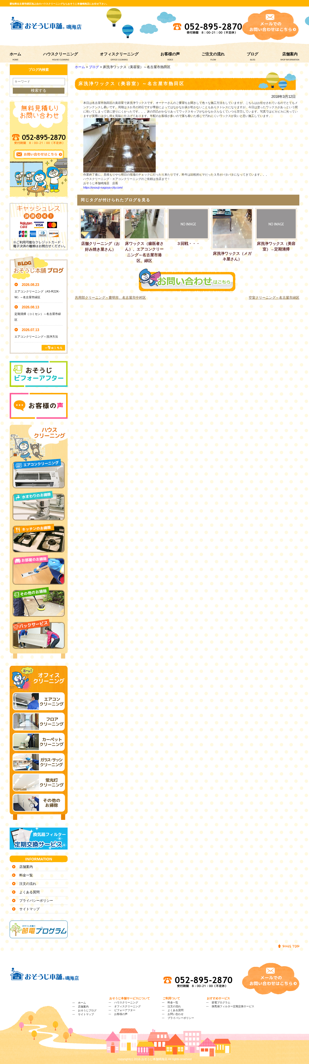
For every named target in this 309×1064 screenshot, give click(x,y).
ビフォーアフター (124, 1010)
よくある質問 (29, 892)
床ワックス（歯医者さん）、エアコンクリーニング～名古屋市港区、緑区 (144, 252)
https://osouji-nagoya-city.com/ (103, 187)
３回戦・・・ (188, 243)
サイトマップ (29, 909)
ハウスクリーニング (60, 54)
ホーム (15, 54)
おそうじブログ (87, 1010)
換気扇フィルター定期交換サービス (233, 1006)
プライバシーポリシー (36, 900)
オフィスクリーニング (119, 54)
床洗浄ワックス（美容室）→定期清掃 (276, 246)
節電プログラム (221, 1002)
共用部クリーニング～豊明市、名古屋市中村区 (110, 297)
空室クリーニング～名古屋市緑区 (274, 297)
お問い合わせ (175, 1014)
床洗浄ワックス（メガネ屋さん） (232, 256)
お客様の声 (170, 54)
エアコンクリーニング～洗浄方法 (36, 336)
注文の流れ (27, 884)
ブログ (252, 54)
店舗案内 (290, 54)
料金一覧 (26, 875)
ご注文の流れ (213, 54)
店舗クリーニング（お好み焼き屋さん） (100, 246)
